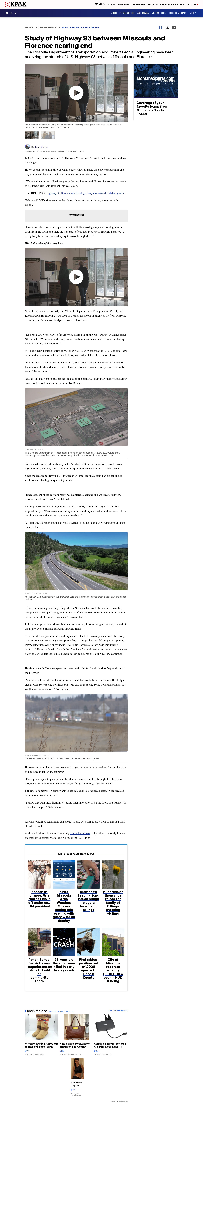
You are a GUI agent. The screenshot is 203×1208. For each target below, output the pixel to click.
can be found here (80, 833)
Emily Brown (41, 146)
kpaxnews (16, 13)
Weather (139, 4)
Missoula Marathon (177, 12)
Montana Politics (127, 12)
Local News (47, 27)
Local (112, 4)
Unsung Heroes (159, 12)
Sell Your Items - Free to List (61, 1011)
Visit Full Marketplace (118, 1011)
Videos (114, 12)
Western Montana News (80, 27)
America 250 (143, 12)
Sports (152, 4)
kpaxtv (8, 13)
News (29, 27)
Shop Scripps (169, 4)
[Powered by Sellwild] (123, 1101)
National (124, 4)
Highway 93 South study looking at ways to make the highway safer (85, 193)
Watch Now (188, 4)
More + (193, 12)
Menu (99, 4)
